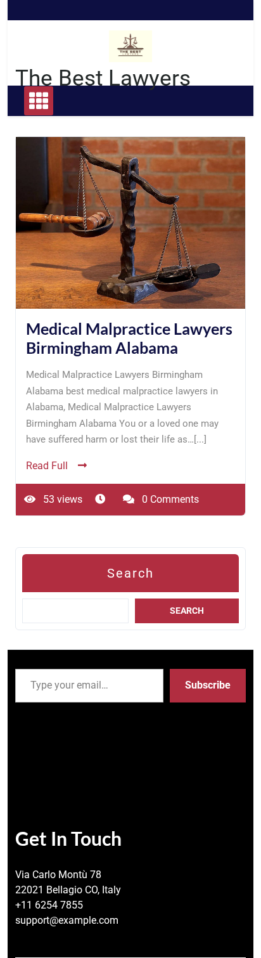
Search (130, 573)
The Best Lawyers (103, 78)
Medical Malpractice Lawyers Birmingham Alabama (129, 338)
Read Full (47, 466)
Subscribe (208, 685)
